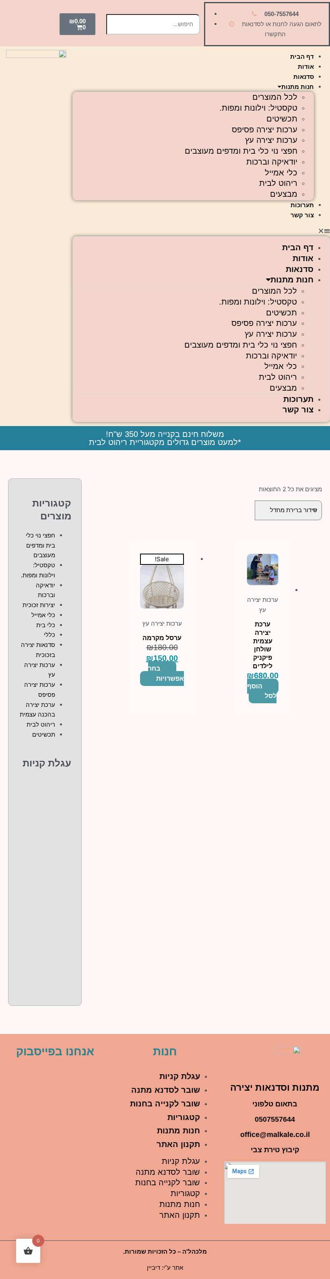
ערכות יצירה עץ (271, 140)
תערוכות (302, 205)
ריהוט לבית (278, 183)
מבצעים (283, 193)
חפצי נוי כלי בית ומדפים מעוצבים (241, 150)
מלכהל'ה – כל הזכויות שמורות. (165, 1251)
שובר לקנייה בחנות (165, 1103)
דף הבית (302, 56)
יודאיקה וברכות (271, 161)
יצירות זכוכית (39, 605)
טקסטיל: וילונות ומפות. (258, 107)
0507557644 (275, 1119)
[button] (201, 231)
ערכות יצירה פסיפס (264, 129)
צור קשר (302, 215)
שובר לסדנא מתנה (165, 1089)
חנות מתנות (297, 86)
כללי (49, 634)
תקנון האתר (178, 1144)
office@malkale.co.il (275, 1135)
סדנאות (303, 76)
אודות (306, 66)
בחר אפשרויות (166, 673)
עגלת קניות (179, 1076)
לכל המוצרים (274, 97)
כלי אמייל (281, 172)
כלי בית (45, 625)
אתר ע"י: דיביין (165, 1267)
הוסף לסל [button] (262, 691)
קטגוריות (183, 1117)
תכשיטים (281, 118)
